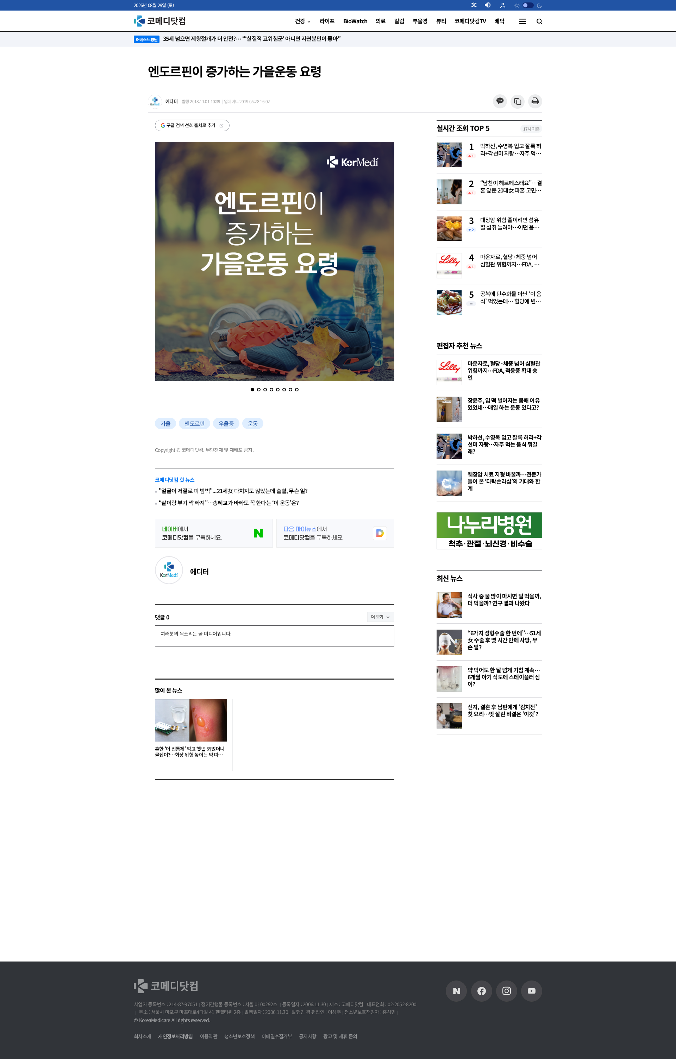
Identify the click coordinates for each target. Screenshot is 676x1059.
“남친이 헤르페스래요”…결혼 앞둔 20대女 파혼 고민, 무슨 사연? (511, 187)
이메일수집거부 (277, 1036)
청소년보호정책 (239, 1036)
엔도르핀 (194, 423)
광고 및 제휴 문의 (340, 1036)
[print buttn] (535, 101)
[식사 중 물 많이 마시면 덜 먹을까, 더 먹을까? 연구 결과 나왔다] (449, 605)
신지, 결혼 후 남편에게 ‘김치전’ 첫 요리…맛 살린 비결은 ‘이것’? (503, 710)
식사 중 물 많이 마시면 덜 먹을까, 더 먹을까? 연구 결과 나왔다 (504, 599)
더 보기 (377, 616)
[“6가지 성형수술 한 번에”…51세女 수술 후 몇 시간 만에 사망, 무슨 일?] (449, 642)
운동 (253, 423)
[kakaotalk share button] (500, 101)
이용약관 (208, 1036)
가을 (165, 423)
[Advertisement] (489, 850)
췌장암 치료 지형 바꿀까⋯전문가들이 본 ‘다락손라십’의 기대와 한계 (504, 481)
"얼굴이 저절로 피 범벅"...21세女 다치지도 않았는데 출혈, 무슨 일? (233, 491)
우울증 (226, 423)
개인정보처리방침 (175, 1036)
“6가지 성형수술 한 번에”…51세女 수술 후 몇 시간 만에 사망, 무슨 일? (504, 640)
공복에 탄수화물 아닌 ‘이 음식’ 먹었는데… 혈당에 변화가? (510, 297)
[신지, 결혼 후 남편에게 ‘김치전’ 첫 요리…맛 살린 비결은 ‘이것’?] (449, 716)
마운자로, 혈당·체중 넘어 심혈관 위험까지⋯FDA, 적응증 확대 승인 (509, 261)
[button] (476, 5)
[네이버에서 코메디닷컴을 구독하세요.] (214, 533)
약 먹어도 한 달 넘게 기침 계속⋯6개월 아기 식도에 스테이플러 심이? (504, 677)
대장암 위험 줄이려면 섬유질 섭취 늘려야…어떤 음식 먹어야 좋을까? (509, 224)
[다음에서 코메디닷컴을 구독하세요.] (335, 533)
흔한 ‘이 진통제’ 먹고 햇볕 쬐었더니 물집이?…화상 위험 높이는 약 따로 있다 (189, 752)
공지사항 (307, 1036)
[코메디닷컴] (481, 991)
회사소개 (142, 1036)
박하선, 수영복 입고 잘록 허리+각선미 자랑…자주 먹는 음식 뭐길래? (510, 150)
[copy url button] (517, 101)
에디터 (199, 571)
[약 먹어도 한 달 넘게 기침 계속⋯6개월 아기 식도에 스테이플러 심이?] (449, 679)
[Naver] (456, 991)
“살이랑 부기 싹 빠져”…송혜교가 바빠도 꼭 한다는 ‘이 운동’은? (229, 503)
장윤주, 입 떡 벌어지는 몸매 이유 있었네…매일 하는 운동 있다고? (504, 403)
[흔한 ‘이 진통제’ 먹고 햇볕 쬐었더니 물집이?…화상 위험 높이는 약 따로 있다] (191, 720)
